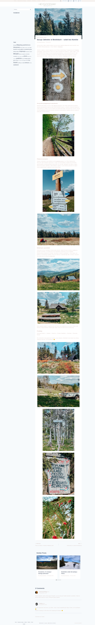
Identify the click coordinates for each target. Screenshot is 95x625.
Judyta (40, 603)
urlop (23, 62)
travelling (19, 62)
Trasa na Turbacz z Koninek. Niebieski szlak (44, 544)
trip (21, 62)
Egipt (30, 47)
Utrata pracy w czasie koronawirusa (74, 544)
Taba (27, 60)
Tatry (29, 60)
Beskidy (14, 45)
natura (20, 56)
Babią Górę (52, 256)
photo (25, 56)
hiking (14, 51)
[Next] (78, 567)
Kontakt (43, 0)
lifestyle (16, 54)
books (21, 47)
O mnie (39, 0)
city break (26, 47)
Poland (23, 58)
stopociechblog (43, 591)
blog (18, 45)
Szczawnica (24, 60)
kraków (31, 51)
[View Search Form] (61, 1)
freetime (15, 49)
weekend (16, 65)
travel (15, 62)
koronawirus (27, 51)
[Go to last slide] (38, 567)
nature (22, 56)
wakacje (27, 62)
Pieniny (28, 56)
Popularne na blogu (22, 0)
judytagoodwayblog (41, 42)
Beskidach (60, 46)
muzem (18, 56)
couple (28, 47)
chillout (23, 47)
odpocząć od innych (58, 105)
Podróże (41, 37)
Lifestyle (29, 0)
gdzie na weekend (25, 49)
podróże (19, 58)
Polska (45, 37)
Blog (38, 37)
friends (18, 49)
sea (18, 60)
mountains (15, 56)
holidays (17, 51)
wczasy (30, 62)
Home (15, 0)
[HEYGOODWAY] (47, 5)
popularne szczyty (60, 161)
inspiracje (22, 51)
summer (21, 60)
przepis (16, 60)
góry (31, 49)
